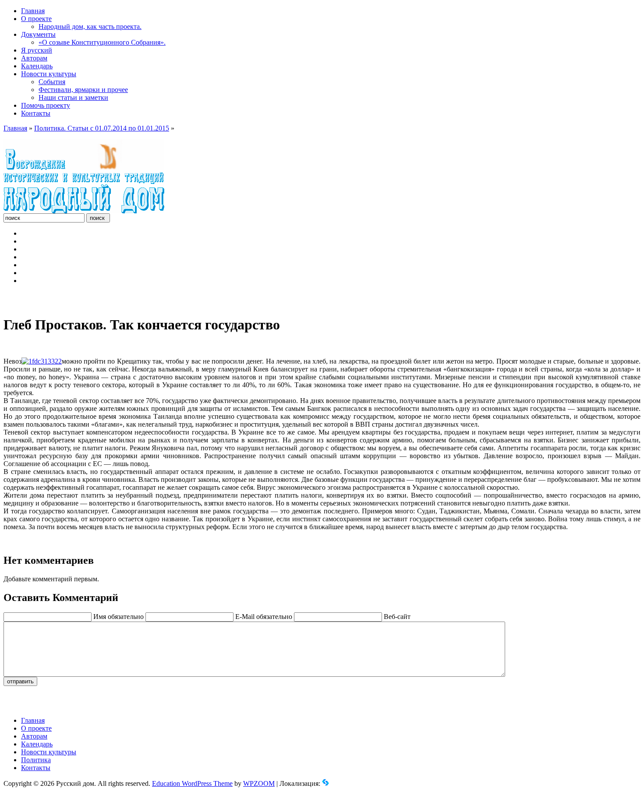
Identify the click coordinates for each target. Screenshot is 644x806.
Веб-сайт (397, 616)
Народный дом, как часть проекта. (90, 26)
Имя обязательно (118, 616)
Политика (36, 760)
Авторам (34, 58)
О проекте (36, 18)
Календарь (37, 66)
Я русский (36, 50)
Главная (33, 10)
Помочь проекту (45, 105)
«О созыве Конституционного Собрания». (102, 42)
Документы (38, 34)
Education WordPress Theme (192, 783)
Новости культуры (48, 74)
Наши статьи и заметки (73, 97)
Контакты (35, 113)
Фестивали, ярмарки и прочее (83, 89)
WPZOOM (259, 783)
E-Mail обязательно (263, 616)
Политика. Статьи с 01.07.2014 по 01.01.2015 (101, 128)
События (52, 81)
